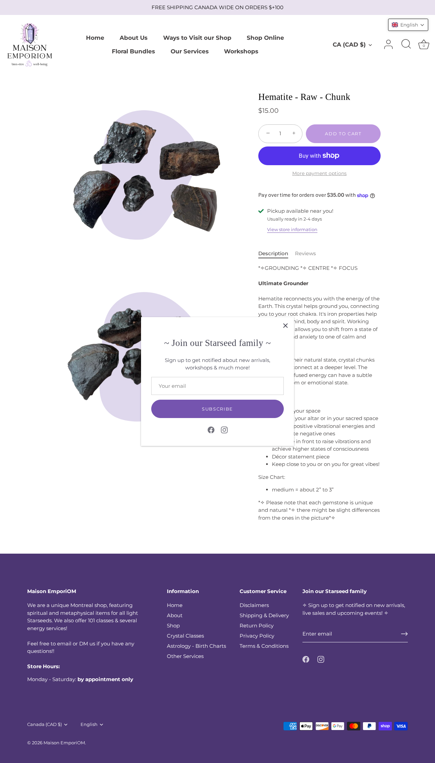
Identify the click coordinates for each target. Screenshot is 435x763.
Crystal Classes (185, 635)
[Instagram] (224, 429)
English (89, 724)
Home (95, 37)
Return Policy (257, 625)
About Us (133, 37)
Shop (173, 625)
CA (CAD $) (349, 44)
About (174, 615)
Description (273, 253)
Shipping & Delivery (264, 615)
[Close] (285, 325)
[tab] (276, 254)
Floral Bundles (133, 51)
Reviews (305, 253)
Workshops (241, 51)
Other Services (185, 656)
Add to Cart (343, 133)
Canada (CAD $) (44, 724)
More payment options (319, 173)
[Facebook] (211, 429)
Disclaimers (254, 605)
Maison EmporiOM (64, 742)
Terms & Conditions (264, 646)
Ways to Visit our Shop (197, 37)
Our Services (190, 51)
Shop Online (265, 37)
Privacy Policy (257, 635)
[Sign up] (404, 633)
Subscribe (217, 409)
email (64, 643)
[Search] (406, 44)
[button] (408, 25)
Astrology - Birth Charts (196, 646)
